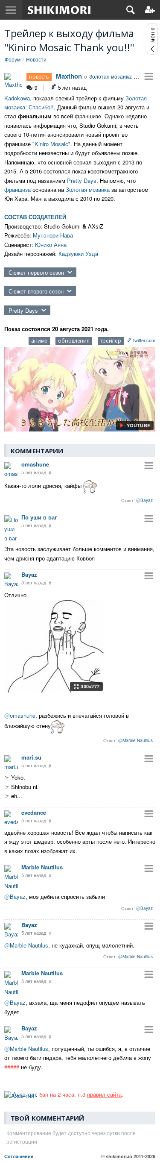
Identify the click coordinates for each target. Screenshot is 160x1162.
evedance (33, 812)
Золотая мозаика (88, 189)
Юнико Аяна (51, 245)
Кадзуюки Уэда (78, 253)
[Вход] (150, 10)
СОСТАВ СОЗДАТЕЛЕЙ (35, 217)
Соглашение (18, 1156)
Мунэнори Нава (53, 235)
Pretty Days (81, 180)
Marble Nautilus (42, 867)
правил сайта (104, 1094)
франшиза (17, 189)
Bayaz (29, 574)
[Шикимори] (59, 10)
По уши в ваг (39, 517)
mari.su (31, 757)
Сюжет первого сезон (36, 272)
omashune (35, 464)
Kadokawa (17, 98)
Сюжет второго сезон (36, 291)
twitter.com (144, 340)
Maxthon (69, 76)
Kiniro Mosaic (51, 144)
